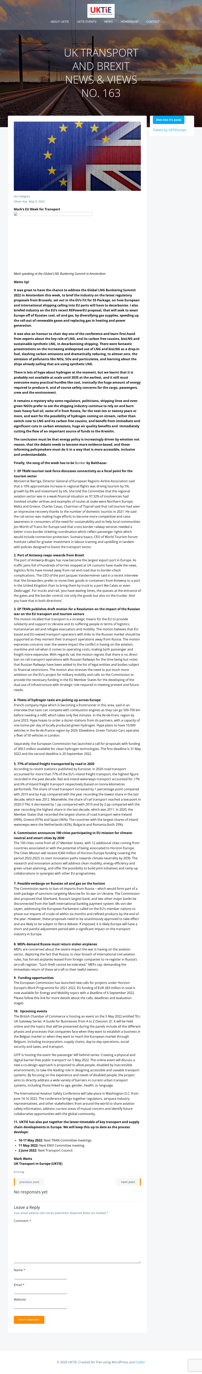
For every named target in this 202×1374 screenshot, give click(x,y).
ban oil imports (64, 888)
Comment (22, 1221)
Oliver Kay (20, 201)
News (108, 21)
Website (20, 1299)
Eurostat (84, 769)
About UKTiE (59, 21)
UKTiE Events (86, 21)
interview (131, 575)
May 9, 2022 (37, 201)
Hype (43, 705)
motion (25, 619)
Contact (153, 21)
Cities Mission (30, 853)
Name (19, 1270)
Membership (129, 21)
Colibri (140, 1362)
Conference (71, 1093)
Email (19, 1285)
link (42, 998)
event (90, 1016)
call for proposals (108, 743)
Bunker (80, 463)
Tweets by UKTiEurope (169, 130)
